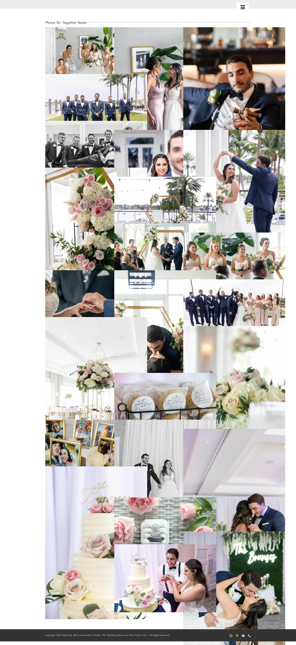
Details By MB (69, 635)
